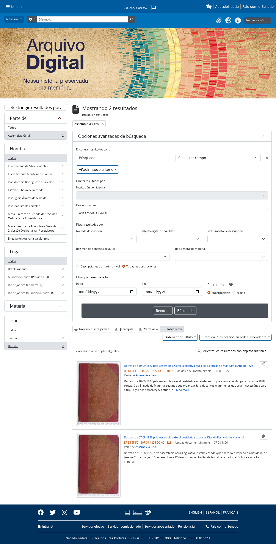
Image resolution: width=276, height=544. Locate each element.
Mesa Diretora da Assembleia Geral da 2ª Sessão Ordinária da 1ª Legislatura (36, 228)
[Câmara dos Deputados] (128, 512)
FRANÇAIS (230, 512)
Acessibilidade (227, 6)
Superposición (221, 293)
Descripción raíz (86, 205)
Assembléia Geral (36, 136)
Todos (12, 128)
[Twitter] (53, 512)
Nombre (18, 149)
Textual (36, 339)
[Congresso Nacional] (137, 512)
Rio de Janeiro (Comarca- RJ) (36, 286)
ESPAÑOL (212, 512)
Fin (144, 284)
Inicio (79, 284)
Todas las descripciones (141, 266)
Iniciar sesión (256, 20)
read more (183, 390)
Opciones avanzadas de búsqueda (112, 136)
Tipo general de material (190, 249)
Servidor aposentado (159, 526)
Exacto (241, 293)
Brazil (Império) (36, 270)
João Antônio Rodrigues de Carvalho (36, 183)
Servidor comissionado (124, 526)
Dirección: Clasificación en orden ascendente (234, 337)
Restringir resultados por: (36, 107)
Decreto (36, 347)
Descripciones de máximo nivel (100, 266)
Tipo (14, 321)
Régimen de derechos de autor (95, 249)
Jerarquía (126, 329)
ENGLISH (195, 512)
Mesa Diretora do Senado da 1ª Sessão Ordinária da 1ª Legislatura (36, 216)
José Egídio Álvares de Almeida (36, 199)
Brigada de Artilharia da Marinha (36, 239)
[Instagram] (64, 512)
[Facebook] (42, 512)
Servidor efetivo (92, 526)
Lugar (15, 252)
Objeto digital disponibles (158, 231)
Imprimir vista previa (93, 329)
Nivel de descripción (89, 231)
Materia (17, 306)
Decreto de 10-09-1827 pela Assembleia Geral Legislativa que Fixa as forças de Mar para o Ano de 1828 (188, 366)
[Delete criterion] (267, 158)
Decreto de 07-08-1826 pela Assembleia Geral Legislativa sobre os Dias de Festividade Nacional (184, 437)
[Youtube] (75, 512)
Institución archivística (90, 187)
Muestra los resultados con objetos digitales (234, 351)
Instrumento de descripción (225, 231)
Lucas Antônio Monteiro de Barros (36, 175)
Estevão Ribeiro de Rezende (36, 191)
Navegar (12, 19)
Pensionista (186, 526)
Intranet (47, 526)
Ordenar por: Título (179, 337)
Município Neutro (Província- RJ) (36, 278)
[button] (209, 6)
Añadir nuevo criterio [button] (96, 169)
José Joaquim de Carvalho (36, 207)
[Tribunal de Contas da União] (147, 512)
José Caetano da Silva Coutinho (36, 167)
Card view (150, 329)
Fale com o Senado (258, 6)
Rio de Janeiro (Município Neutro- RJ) (36, 294)
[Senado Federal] (138, 8)
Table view (174, 329)
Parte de (18, 118)
